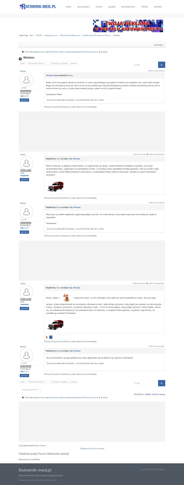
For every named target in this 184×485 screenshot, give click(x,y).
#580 (162, 283)
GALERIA (51, 476)
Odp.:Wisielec (74, 159)
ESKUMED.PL (136, 469)
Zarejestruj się (65, 107)
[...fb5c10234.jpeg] (47, 337)
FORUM (60, 476)
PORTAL (31, 476)
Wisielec (49, 75)
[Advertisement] (92, 130)
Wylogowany (26, 91)
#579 (162, 203)
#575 (162, 71)
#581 (162, 346)
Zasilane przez (86, 449)
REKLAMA (23, 476)
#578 (162, 154)
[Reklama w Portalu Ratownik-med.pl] (128, 26)
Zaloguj (53, 107)
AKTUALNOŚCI (41, 476)
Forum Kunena (98, 449)
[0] (55, 186)
